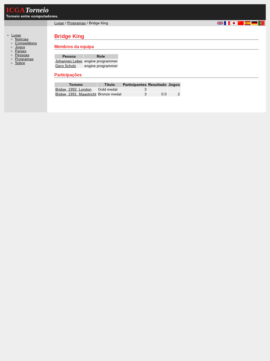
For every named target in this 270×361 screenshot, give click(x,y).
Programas (76, 23)
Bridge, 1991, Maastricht (75, 94)
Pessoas (22, 55)
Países (20, 51)
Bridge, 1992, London (73, 89)
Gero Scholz (65, 66)
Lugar (59, 23)
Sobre (20, 63)
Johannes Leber (69, 61)
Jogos (20, 47)
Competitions (26, 43)
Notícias (21, 39)
